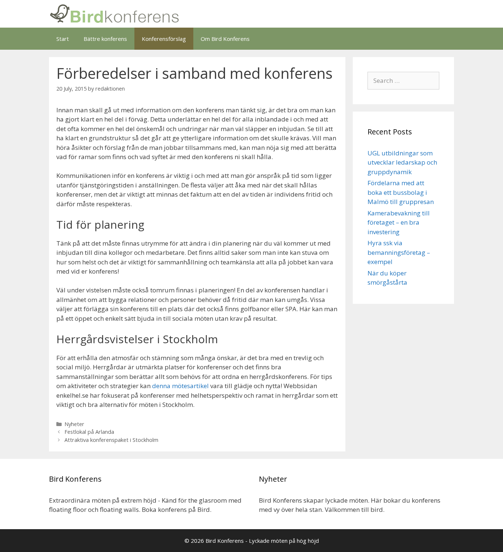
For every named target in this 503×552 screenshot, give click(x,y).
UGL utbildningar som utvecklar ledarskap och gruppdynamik (402, 162)
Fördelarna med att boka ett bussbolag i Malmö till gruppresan (400, 192)
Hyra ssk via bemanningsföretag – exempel (398, 252)
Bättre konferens (105, 38)
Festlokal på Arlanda (89, 431)
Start (62, 38)
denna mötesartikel (180, 386)
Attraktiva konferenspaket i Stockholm (111, 439)
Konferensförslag (164, 38)
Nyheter (74, 424)
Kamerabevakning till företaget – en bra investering (398, 222)
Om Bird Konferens (225, 38)
